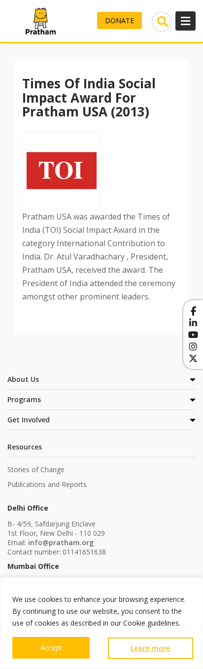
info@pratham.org (61, 542)
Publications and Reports (47, 484)
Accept (51, 647)
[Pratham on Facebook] (193, 311)
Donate (119, 20)
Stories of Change (36, 469)
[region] (101, 623)
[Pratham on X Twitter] (193, 358)
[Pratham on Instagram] (193, 346)
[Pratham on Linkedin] (193, 323)
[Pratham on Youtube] (193, 334)
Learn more (150, 648)
